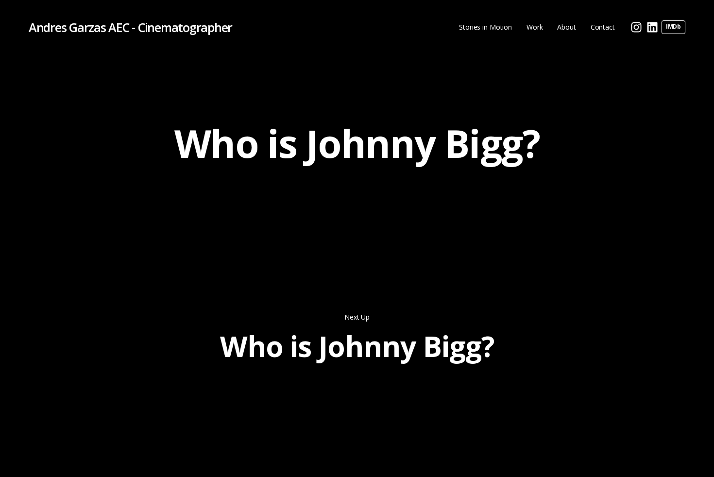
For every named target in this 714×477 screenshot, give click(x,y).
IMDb (673, 26)
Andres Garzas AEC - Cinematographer (130, 27)
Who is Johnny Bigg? (357, 345)
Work (535, 27)
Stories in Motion (485, 27)
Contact (603, 27)
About (566, 27)
